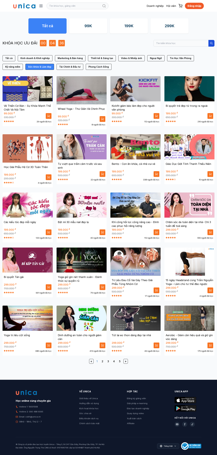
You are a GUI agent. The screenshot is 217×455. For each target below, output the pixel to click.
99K (88, 26)
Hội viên (171, 5)
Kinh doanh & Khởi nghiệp (35, 58)
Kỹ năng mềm (12, 66)
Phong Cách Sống (98, 66)
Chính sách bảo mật (89, 423)
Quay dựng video (135, 413)
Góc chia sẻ (85, 413)
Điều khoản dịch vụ (88, 418)
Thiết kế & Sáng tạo (102, 58)
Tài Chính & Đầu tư (70, 66)
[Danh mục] (41, 6)
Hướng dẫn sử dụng (89, 403)
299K (169, 26)
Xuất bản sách (134, 418)
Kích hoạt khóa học (89, 408)
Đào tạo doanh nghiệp (138, 408)
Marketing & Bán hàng (70, 58)
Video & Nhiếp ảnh (131, 58)
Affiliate (130, 423)
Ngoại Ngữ (156, 58)
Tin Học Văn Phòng (180, 58)
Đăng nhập (194, 5)
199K (128, 26)
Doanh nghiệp (155, 5)
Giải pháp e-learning (137, 403)
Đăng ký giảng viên (136, 398)
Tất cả (47, 26)
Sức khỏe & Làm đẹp (39, 66)
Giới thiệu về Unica (88, 398)
